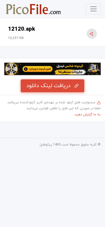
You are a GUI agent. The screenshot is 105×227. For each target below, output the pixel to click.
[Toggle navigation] (93, 8)
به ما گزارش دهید (87, 114)
